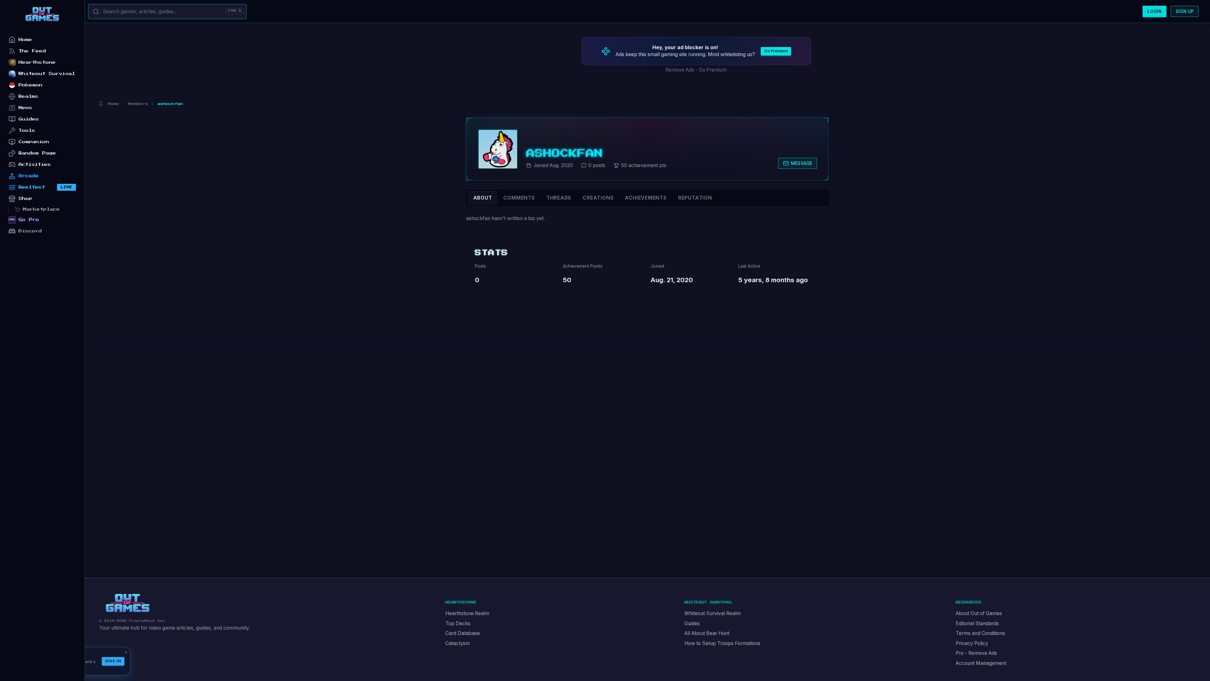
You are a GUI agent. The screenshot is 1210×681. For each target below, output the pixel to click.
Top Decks (457, 623)
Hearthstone (37, 62)
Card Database (462, 633)
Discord (30, 231)
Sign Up (1185, 11)
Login (1154, 11)
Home (25, 39)
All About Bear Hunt (706, 633)
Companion (34, 141)
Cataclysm (457, 643)
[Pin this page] (100, 104)
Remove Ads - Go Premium (696, 70)
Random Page (37, 153)
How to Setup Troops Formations (722, 643)
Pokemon (31, 85)
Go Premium (776, 51)
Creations (598, 198)
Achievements (645, 198)
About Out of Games (979, 613)
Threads (559, 198)
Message (801, 163)
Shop (25, 198)
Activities (35, 164)
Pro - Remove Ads (976, 653)
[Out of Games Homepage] (127, 603)
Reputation (695, 198)
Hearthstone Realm (467, 613)
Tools (27, 130)
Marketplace (41, 209)
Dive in (113, 661)
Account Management (981, 663)
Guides (692, 623)
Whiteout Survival (47, 73)
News (25, 107)
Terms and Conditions (980, 633)
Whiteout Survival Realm (712, 613)
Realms (28, 96)
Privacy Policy (972, 643)
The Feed (32, 51)
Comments (519, 198)
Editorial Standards (977, 623)
